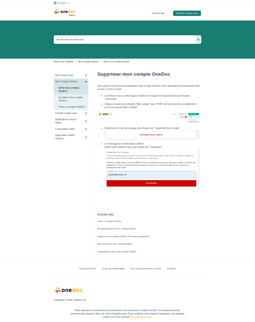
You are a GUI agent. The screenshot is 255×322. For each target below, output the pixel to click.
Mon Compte (130, 107)
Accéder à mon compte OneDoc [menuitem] (70, 99)
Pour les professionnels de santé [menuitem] (145, 268)
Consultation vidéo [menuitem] (65, 129)
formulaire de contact (141, 317)
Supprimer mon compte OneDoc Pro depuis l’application (123, 236)
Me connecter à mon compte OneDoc (115, 244)
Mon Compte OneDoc (88, 61)
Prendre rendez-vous (187, 13)
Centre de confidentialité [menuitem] (113, 268)
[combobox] (125, 39)
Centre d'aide (158, 13)
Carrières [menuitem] (171, 268)
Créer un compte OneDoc (109, 221)
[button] (86, 75)
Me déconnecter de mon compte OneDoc (116, 229)
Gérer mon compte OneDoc (117, 61)
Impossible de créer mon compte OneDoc (116, 251)
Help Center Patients (63, 61)
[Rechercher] (198, 39)
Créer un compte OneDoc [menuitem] (71, 107)
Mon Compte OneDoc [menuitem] (66, 81)
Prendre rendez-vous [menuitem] (66, 113)
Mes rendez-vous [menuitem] (64, 75)
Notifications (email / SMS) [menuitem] (65, 121)
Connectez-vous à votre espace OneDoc (126, 95)
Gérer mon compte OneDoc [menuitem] (68, 89)
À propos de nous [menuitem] (87, 268)
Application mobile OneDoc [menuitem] (65, 137)
